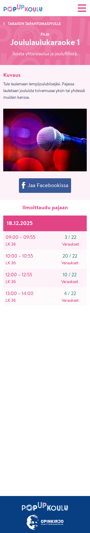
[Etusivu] (23, 8)
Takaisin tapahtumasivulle (34, 23)
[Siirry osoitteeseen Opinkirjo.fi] (45, 522)
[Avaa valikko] (82, 8)
